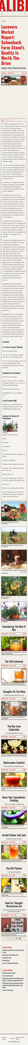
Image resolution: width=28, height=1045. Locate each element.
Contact (12, 1038)
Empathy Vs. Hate (7, 958)
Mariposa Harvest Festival (9, 973)
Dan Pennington (5, 915)
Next (20, 939)
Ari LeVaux (3, 73)
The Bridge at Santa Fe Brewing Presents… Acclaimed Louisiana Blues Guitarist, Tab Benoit (13, 985)
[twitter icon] (8, 120)
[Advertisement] (14, 102)
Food (3, 21)
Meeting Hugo (6, 960)
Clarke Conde (4, 634)
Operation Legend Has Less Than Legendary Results (13, 951)
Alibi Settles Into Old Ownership (10, 955)
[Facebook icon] (6, 120)
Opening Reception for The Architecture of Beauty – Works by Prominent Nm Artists (13, 979)
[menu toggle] (2, 14)
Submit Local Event (19, 1038)
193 (16, 939)
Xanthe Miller (4, 808)
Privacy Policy (4, 1038)
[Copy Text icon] (10, 120)
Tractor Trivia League (8, 976)
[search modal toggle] (25, 14)
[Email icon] (13, 120)
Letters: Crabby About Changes (10, 963)
